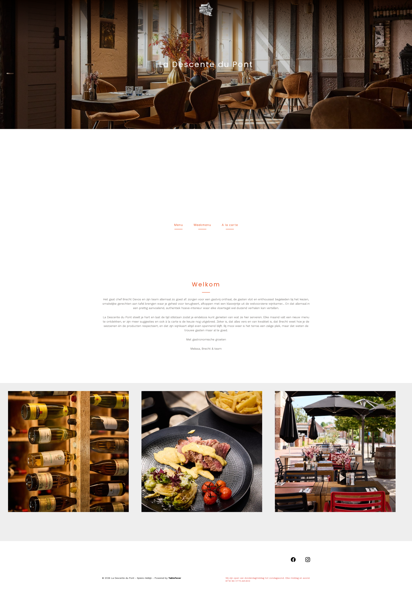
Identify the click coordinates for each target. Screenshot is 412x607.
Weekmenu (202, 225)
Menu (178, 225)
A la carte (230, 225)
